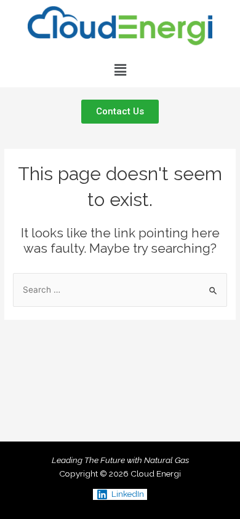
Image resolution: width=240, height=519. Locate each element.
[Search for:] (120, 290)
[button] (120, 69)
